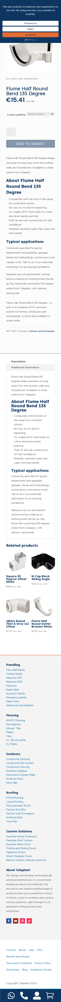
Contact (11, 950)
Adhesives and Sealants (20, 705)
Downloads (12, 969)
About (22, 950)
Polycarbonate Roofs (18, 805)
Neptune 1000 (14, 681)
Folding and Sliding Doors (21, 848)
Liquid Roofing (14, 801)
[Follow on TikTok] (29, 920)
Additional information (25, 367)
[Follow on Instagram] (22, 920)
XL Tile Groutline (16, 740)
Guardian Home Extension (21, 836)
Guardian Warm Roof (18, 844)
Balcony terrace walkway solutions (26, 860)
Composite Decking (18, 759)
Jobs (31, 950)
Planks (10, 732)
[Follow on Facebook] (8, 920)
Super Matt (12, 689)
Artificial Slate (14, 817)
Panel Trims (12, 701)
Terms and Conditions (19, 963)
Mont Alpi (12, 782)
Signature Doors (15, 852)
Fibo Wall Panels (15, 669)
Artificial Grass (14, 778)
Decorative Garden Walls (20, 774)
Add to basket (30, 144)
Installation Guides (41, 969)
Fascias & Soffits (16, 809)
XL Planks (11, 744)
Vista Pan (11, 821)
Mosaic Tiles (13, 728)
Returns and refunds (17, 956)
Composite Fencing (17, 766)
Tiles (9, 736)
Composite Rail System (20, 763)
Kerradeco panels (16, 697)
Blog (24, 969)
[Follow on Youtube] (15, 920)
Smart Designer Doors (19, 856)
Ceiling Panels (14, 673)
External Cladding (16, 770)
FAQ (39, 950)
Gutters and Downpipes (22, 79)
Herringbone (13, 724)
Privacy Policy (42, 963)
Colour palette (16, 114)
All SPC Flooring (15, 720)
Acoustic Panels (15, 693)
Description (18, 361)
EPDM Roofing (14, 797)
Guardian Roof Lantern (19, 840)
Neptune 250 (14, 677)
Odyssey (11, 685)
